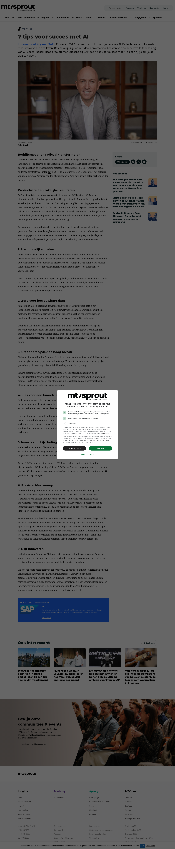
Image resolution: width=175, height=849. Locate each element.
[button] (87, 423)
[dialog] (87, 424)
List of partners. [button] (106, 433)
